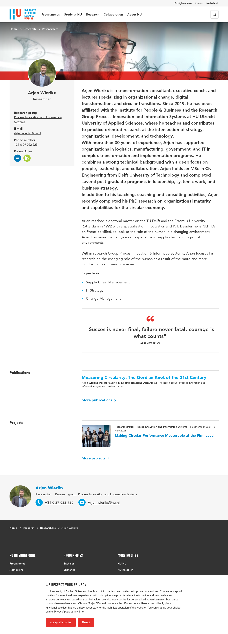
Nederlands (212, 3)
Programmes (50, 14)
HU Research (125, 569)
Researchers (50, 29)
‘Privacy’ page (62, 611)
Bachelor (69, 563)
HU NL (122, 563)
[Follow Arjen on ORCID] (27, 158)
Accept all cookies (60, 622)
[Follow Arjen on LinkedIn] (17, 158)
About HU (134, 14)
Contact (199, 3)
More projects (94, 458)
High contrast (185, 3)
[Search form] (214, 14)
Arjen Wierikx (49, 487)
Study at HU (73, 14)
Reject (86, 622)
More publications (97, 400)
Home (14, 29)
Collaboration (113, 14)
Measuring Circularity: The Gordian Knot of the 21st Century (144, 377)
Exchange (69, 569)
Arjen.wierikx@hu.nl (27, 133)
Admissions (16, 569)
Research (92, 14)
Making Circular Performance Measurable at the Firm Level (164, 435)
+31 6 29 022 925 (25, 144)
